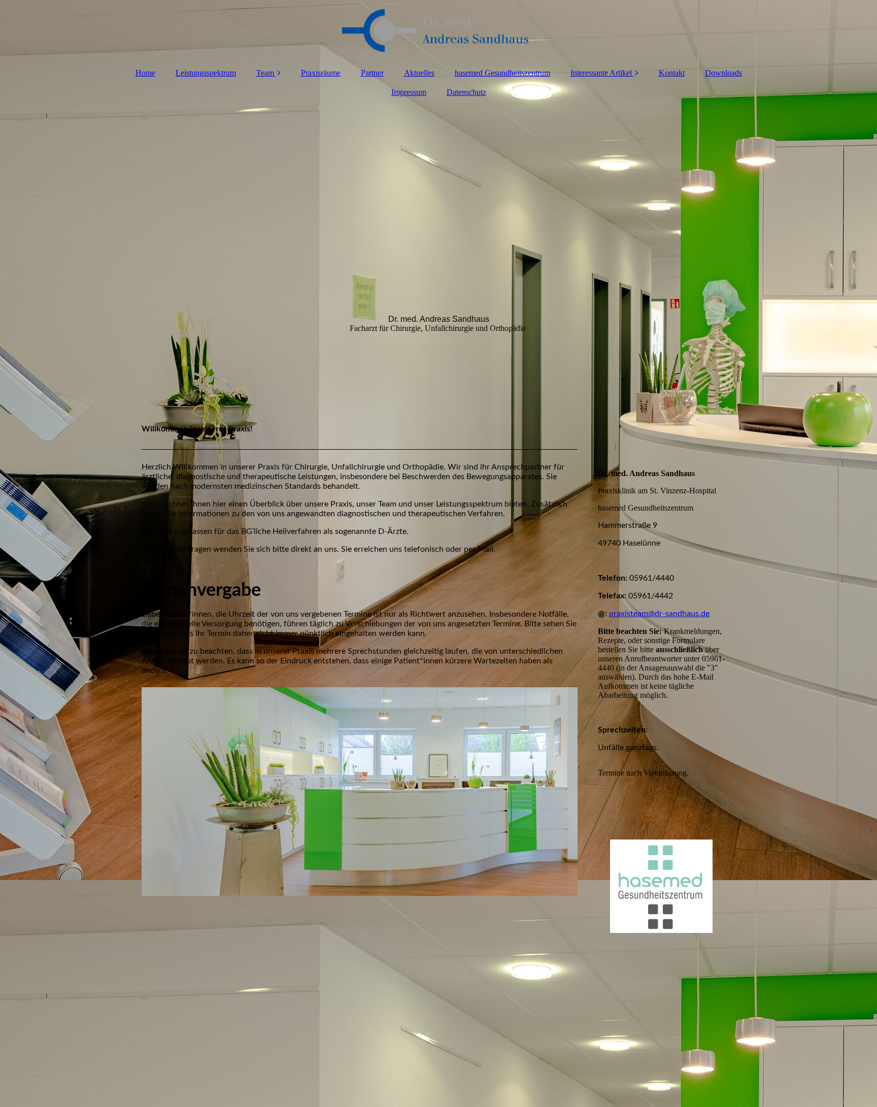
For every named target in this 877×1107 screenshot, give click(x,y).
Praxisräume (321, 73)
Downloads (723, 73)
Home (145, 73)
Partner (372, 73)
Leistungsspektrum (206, 73)
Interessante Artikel (601, 73)
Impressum (408, 92)
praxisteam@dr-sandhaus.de (659, 614)
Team (265, 73)
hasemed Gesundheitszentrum (502, 73)
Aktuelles (419, 73)
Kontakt (672, 73)
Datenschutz (466, 92)
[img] (438, 30)
